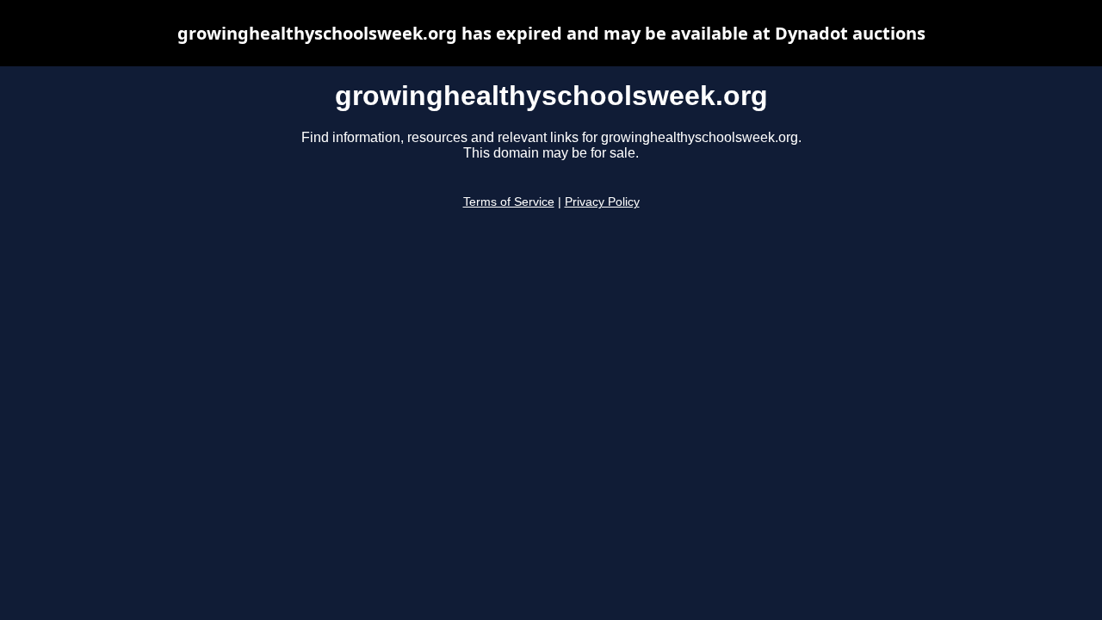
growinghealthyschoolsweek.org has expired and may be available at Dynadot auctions (551, 33)
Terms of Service (508, 201)
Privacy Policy (602, 201)
